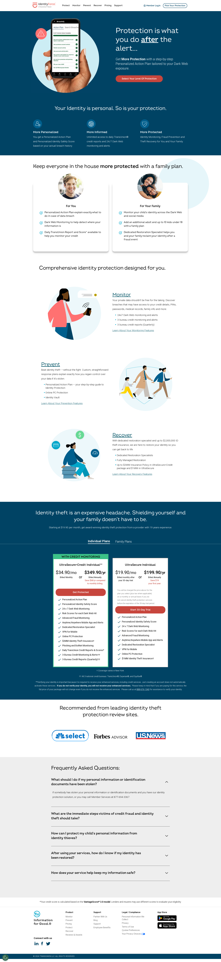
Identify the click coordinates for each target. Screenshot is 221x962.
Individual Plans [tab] (99, 541)
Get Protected (81, 592)
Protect (66, 5)
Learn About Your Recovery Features (132, 473)
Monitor (76, 5)
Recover (98, 5)
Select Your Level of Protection (139, 78)
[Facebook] (42, 943)
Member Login (153, 5)
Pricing (108, 5)
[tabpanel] (110, 607)
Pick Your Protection (175, 5)
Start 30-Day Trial (140, 609)
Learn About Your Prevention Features (62, 403)
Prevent (87, 5)
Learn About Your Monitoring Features (133, 330)
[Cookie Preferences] (5, 957)
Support (118, 5)
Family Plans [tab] (123, 541)
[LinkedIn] (36, 943)
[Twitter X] (48, 943)
